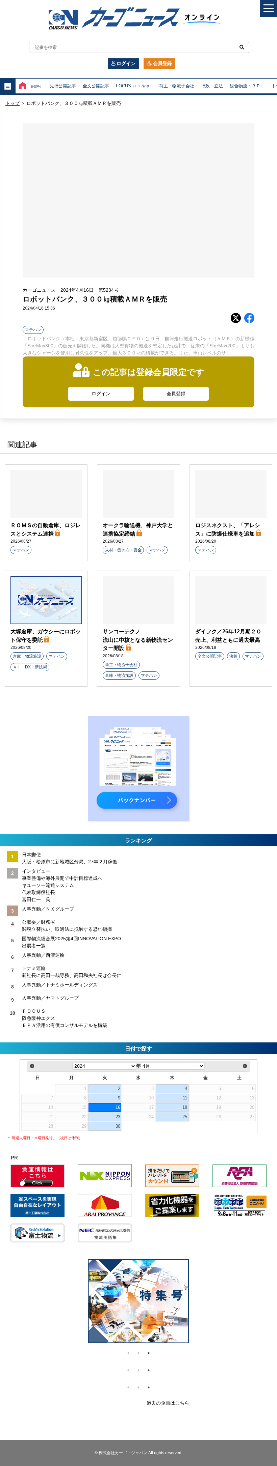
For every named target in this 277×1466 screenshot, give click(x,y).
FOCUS (134, 85)
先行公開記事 (63, 85)
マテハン (33, 329)
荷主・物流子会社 (176, 85)
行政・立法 (212, 85)
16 (118, 1107)
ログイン (126, 63)
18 (184, 1107)
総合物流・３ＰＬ (247, 85)
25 (184, 1117)
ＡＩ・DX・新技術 (30, 667)
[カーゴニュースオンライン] (139, 19)
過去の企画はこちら (168, 1403)
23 (118, 1117)
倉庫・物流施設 (27, 656)
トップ (12, 103)
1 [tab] (128, 1353)
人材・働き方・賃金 (123, 550)
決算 (233, 656)
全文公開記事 (96, 85)
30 (118, 1126)
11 (185, 1098)
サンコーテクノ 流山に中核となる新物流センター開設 (138, 639)
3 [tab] (148, 1353)
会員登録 (162, 63)
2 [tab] (138, 1353)
